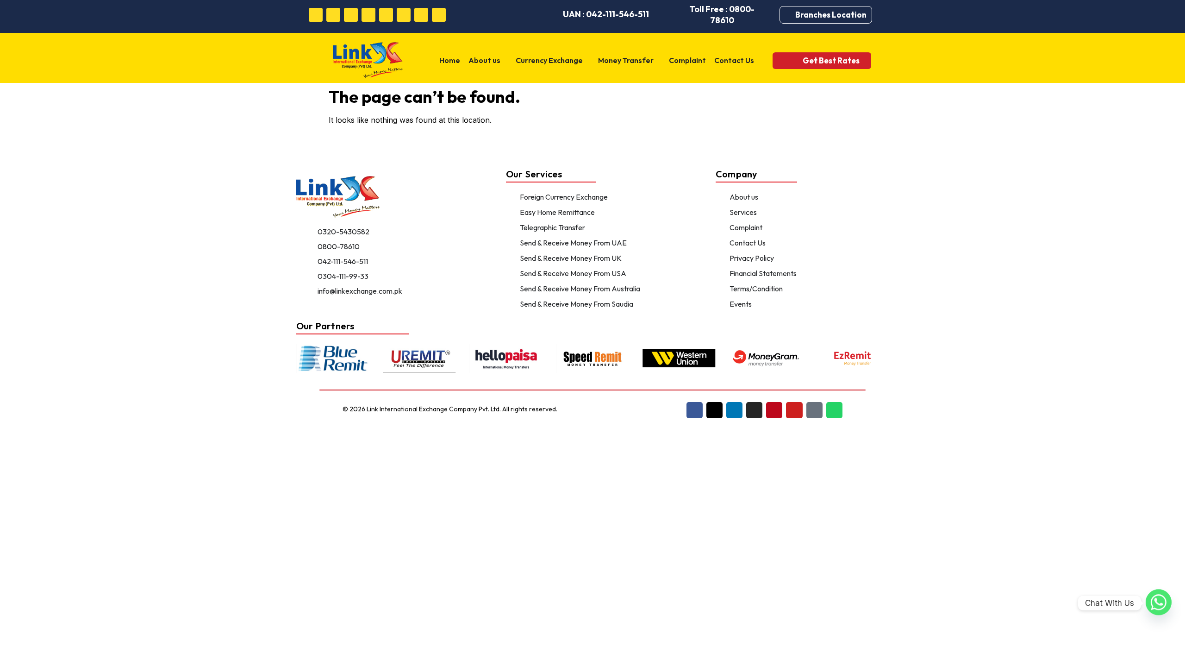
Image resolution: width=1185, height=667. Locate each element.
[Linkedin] (351, 15)
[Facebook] (316, 15)
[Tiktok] (421, 15)
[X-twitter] (714, 410)
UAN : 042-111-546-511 (606, 14)
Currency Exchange (549, 60)
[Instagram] (368, 15)
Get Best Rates (831, 60)
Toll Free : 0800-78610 (722, 14)
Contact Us (734, 60)
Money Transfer (626, 60)
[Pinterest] (386, 15)
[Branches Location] (790, 15)
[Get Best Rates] (790, 60)
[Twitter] (333, 15)
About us (484, 60)
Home (449, 60)
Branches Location (831, 14)
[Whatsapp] (439, 15)
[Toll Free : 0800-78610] (671, 15)
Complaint (687, 60)
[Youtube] (404, 15)
